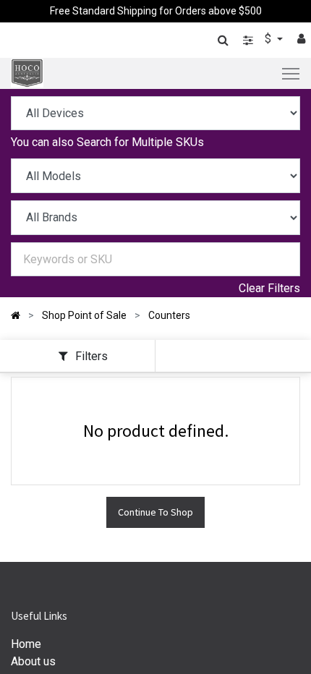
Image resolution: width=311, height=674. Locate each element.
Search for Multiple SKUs (140, 142)
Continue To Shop (155, 512)
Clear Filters (269, 288)
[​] (248, 40)
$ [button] (269, 39)
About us (33, 661)
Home (26, 644)
